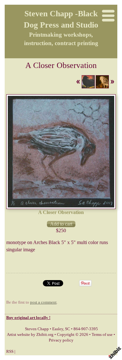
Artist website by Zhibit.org (30, 334)
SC (67, 329)
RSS (9, 351)
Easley (57, 329)
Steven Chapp (37, 329)
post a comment (43, 302)
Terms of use (102, 334)
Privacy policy (61, 340)
